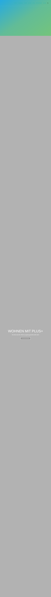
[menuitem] (16, 3)
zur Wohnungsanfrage (25, 338)
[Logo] (9, 3)
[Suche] (48, 3)
